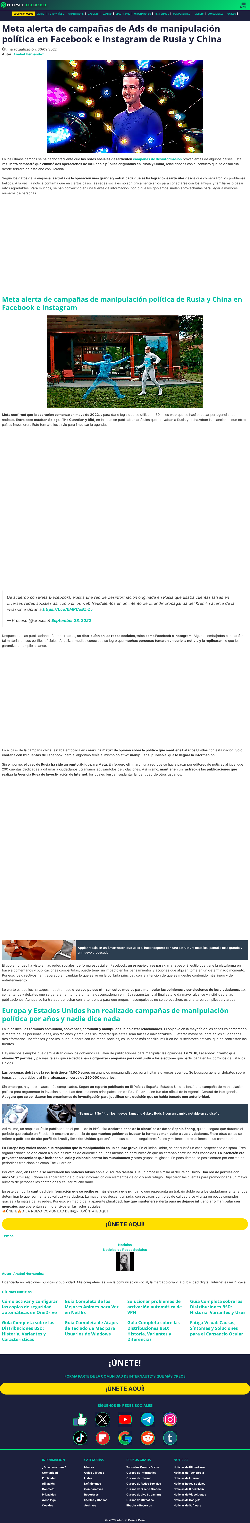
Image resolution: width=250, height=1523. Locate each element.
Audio (40, 13)
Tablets (199, 13)
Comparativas (93, 1489)
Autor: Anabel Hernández (23, 1273)
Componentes (181, 13)
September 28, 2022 (71, 620)
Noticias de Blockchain (189, 1489)
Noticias (125, 1245)
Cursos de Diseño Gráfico (143, 1489)
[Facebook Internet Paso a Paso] (80, 1419)
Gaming (107, 13)
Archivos (90, 1505)
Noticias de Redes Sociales (125, 1250)
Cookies (47, 1505)
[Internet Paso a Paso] (25, 5)
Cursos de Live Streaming (143, 1494)
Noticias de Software (187, 1505)
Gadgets (93, 13)
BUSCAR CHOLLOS (23, 13)
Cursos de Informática (141, 1472)
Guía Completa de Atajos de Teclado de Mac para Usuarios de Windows (91, 1327)
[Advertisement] (125, 227)
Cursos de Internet (138, 1478)
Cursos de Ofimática (140, 1500)
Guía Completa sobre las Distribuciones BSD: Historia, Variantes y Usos (218, 1306)
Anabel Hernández (28, 54)
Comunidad (50, 1472)
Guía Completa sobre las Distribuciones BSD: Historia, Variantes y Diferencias (153, 1330)
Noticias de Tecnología (189, 1472)
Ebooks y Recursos (139, 1505)
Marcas (89, 1467)
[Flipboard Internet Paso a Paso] (102, 1438)
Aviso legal (49, 1500)
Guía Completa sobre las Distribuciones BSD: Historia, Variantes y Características (28, 1330)
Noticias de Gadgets (187, 1500)
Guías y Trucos (94, 1472)
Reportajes (91, 1494)
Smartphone (76, 13)
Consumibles (215, 13)
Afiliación (48, 1483)
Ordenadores (142, 13)
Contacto (48, 1489)
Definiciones (92, 1483)
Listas (88, 1478)
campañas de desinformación (157, 159)
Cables (231, 13)
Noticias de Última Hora (189, 1467)
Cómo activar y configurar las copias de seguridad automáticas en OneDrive (30, 1306)
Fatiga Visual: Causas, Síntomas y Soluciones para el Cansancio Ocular (216, 1327)
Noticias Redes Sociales (189, 1483)
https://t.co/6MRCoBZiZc (68, 609)
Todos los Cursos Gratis (142, 1467)
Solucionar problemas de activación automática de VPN (154, 1306)
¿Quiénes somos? (54, 1467)
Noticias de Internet (187, 1478)
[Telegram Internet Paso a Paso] (147, 1419)
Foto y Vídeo (56, 13)
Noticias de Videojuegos (190, 1494)
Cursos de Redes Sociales (143, 1483)
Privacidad (49, 1494)
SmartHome (123, 13)
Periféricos (162, 13)
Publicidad (49, 1478)
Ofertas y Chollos (95, 1500)
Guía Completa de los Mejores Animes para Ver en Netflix (92, 1306)
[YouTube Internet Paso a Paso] (125, 1419)
